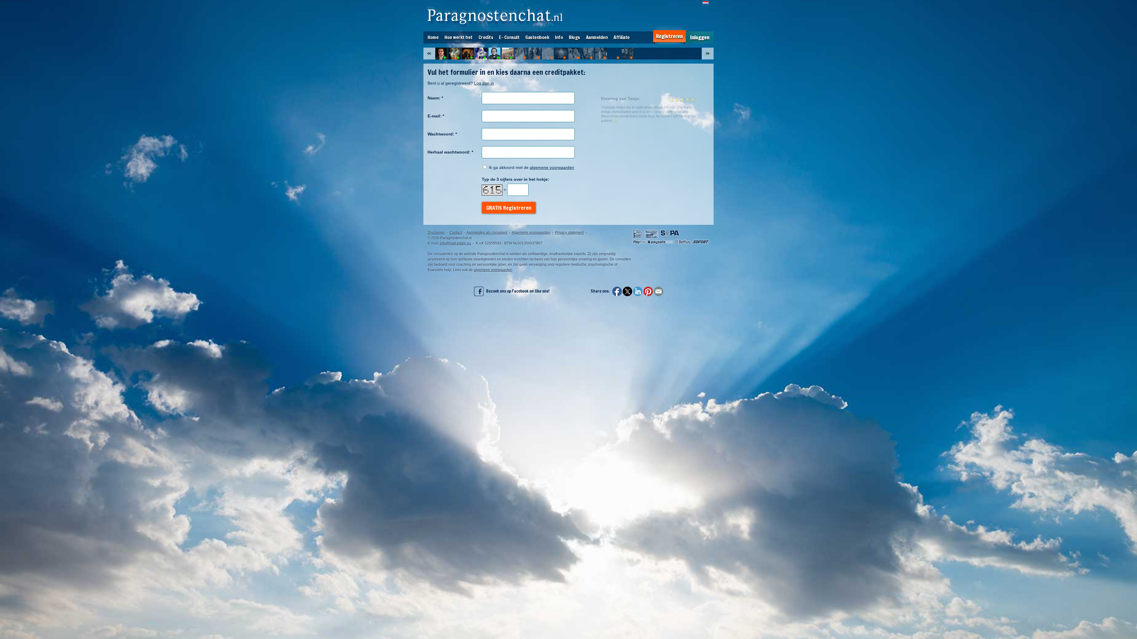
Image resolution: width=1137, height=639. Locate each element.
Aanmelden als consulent (486, 232)
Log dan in (484, 83)
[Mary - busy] (548, 53)
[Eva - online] (481, 53)
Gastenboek (537, 37)
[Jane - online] (508, 53)
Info (559, 37)
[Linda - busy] (588, 53)
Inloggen (699, 37)
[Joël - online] (494, 53)
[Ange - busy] (521, 53)
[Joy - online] (454, 53)
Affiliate (622, 37)
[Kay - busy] (614, 53)
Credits (485, 37)
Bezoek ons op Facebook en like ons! (517, 291)
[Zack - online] (441, 53)
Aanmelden (597, 37)
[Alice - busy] (601, 53)
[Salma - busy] (534, 53)
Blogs (574, 37)
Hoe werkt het (458, 37)
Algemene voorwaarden (531, 232)
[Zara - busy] (574, 53)
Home (433, 37)
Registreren (669, 36)
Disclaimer (436, 232)
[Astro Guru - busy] (561, 53)
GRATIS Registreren (508, 208)
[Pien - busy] (628, 53)
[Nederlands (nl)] (705, 3)
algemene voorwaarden (552, 167)
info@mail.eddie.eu (455, 243)
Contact (455, 232)
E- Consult (509, 37)
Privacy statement (569, 232)
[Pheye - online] (468, 53)
